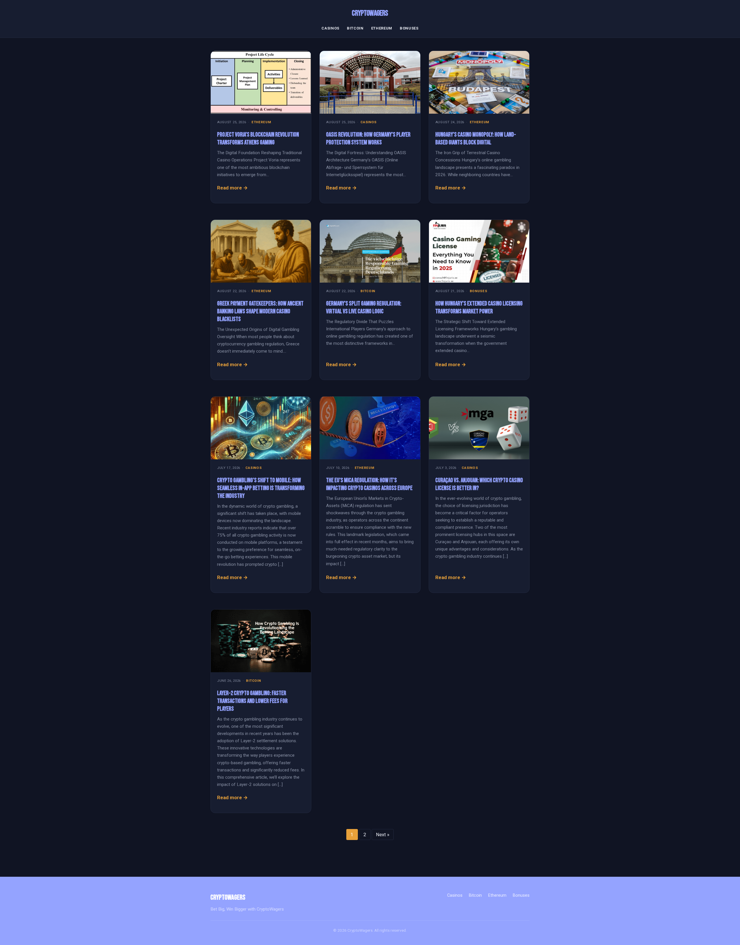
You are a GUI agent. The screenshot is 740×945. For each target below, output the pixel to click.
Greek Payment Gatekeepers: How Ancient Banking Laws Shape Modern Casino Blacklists (260, 311)
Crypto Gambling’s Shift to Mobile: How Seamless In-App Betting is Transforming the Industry (261, 488)
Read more (229, 188)
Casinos (330, 28)
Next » (382, 834)
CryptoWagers (370, 13)
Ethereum (381, 28)
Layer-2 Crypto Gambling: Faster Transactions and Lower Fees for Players (252, 701)
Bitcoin (355, 28)
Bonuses (409, 28)
